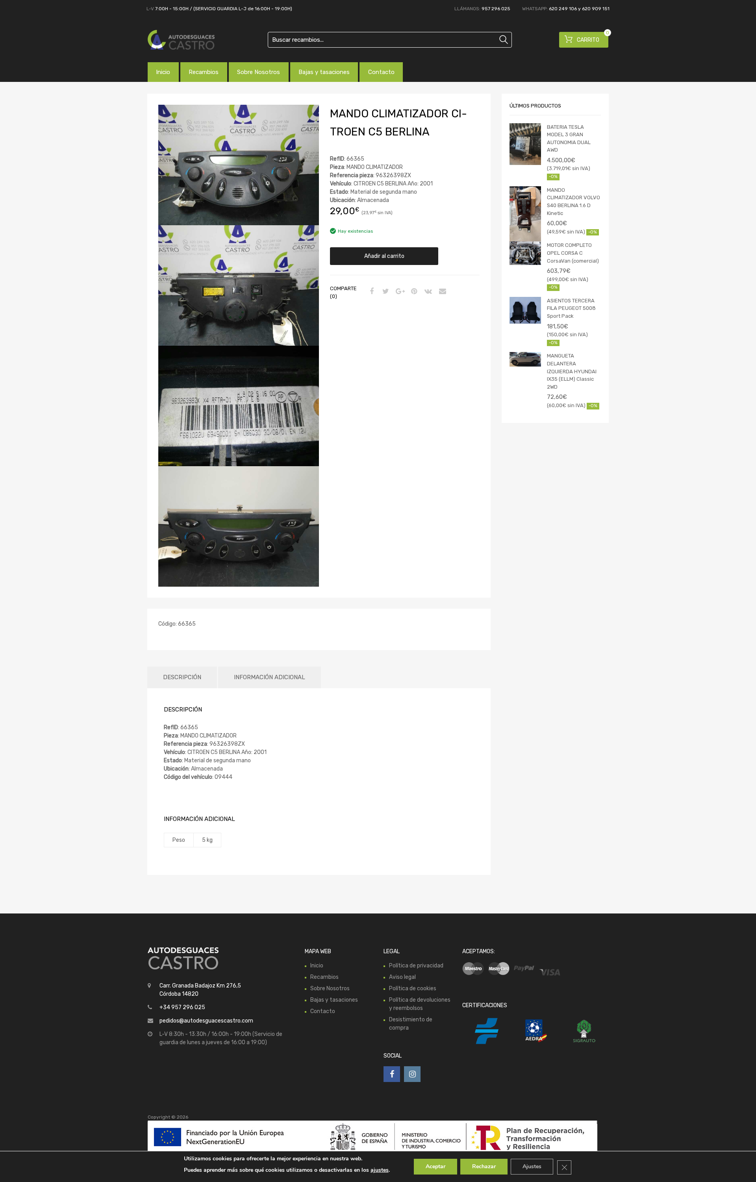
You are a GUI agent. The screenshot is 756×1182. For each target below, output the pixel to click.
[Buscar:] (390, 39)
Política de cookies (412, 988)
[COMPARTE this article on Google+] (399, 292)
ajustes (380, 1170)
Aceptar (435, 1166)
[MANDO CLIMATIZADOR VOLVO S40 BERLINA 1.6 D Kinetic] (525, 214)
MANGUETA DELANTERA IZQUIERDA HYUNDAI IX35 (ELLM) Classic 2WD (572, 371)
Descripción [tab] (182, 677)
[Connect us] (392, 1074)
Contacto (381, 72)
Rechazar (484, 1166)
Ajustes (532, 1166)
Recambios (204, 72)
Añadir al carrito (384, 256)
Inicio (163, 72)
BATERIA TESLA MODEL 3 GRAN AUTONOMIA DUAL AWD (569, 138)
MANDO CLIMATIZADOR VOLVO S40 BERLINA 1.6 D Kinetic (573, 201)
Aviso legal (402, 977)
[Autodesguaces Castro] (181, 40)
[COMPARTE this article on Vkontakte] (427, 292)
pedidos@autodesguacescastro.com (206, 1020)
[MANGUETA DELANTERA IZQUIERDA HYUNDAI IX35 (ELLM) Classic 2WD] (525, 359)
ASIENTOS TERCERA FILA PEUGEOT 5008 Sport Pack (571, 308)
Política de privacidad (416, 965)
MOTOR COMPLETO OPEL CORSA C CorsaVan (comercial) (573, 252)
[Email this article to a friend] (441, 292)
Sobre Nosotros (258, 72)
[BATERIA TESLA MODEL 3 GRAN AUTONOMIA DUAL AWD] (525, 144)
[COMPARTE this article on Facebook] (370, 292)
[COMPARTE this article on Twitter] (385, 292)
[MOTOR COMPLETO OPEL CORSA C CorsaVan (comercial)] (525, 253)
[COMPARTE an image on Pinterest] (413, 292)
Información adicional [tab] (269, 677)
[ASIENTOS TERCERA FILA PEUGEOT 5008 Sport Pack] (525, 310)
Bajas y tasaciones (324, 72)
